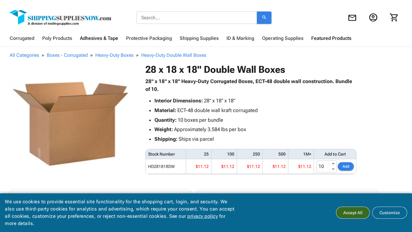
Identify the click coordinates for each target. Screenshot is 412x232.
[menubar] (206, 38)
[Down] (333, 169)
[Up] (333, 163)
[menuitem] (22, 38)
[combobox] (197, 18)
